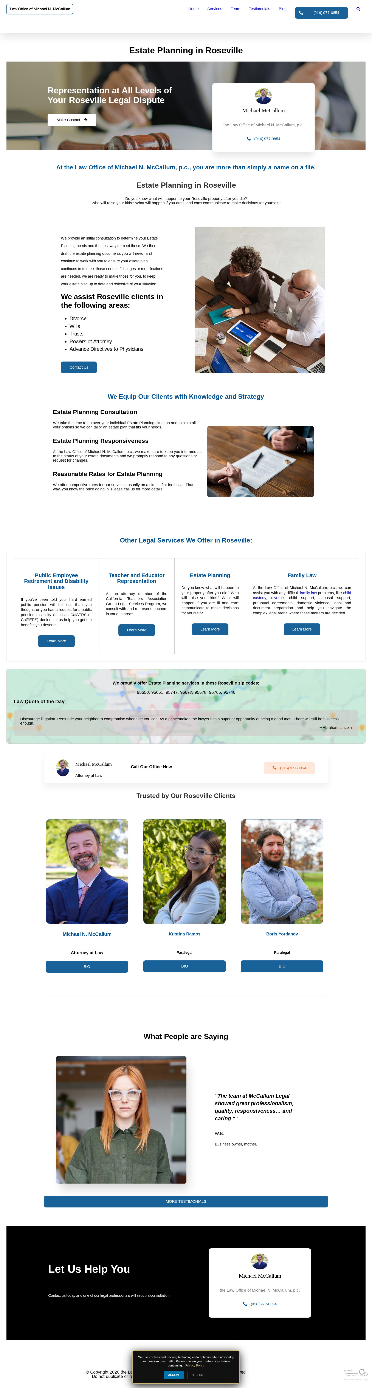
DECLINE (198, 1375)
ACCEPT (174, 1375)
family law (308, 593)
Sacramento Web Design (356, 1379)
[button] (358, 9)
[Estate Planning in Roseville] (39, 9)
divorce (277, 598)
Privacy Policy (194, 1365)
